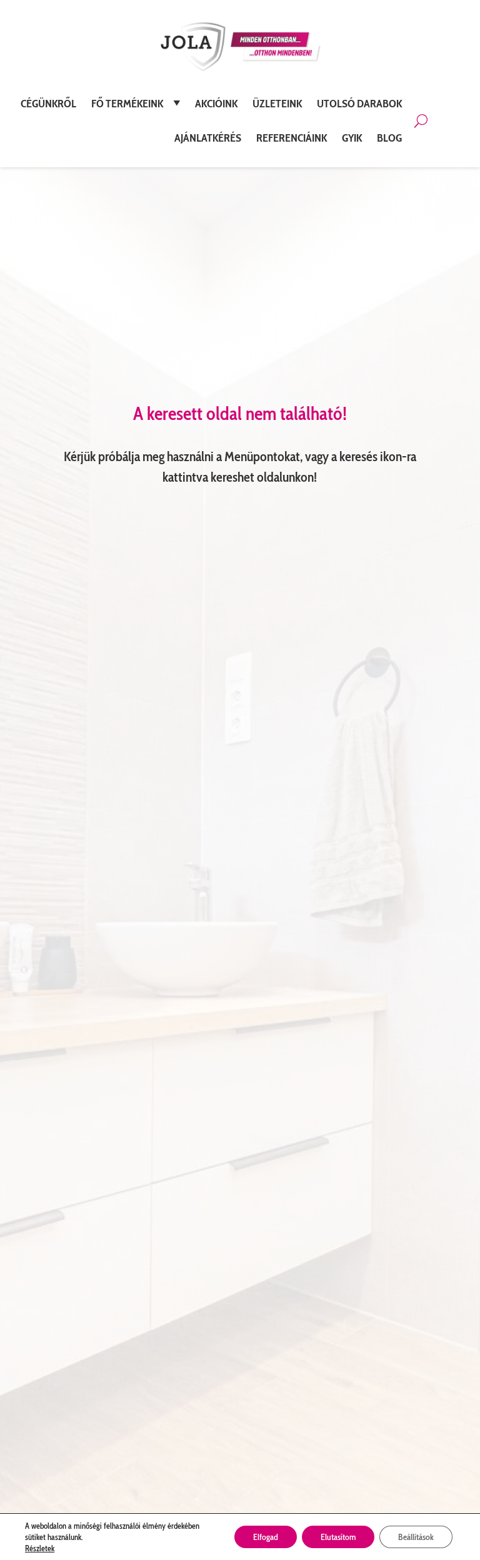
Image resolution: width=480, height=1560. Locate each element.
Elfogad (265, 1537)
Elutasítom (338, 1537)
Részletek (39, 1548)
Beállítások (416, 1537)
